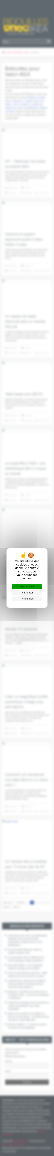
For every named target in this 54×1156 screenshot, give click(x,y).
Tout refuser (27, 592)
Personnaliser (27, 598)
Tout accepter (27, 586)
